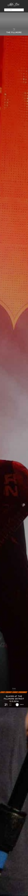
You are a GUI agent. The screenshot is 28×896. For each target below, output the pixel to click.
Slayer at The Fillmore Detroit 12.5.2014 (14, 698)
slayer (15, 692)
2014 (3, 692)
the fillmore (23, 692)
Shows (14, 688)
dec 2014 (8, 692)
